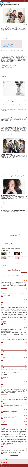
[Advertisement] (14, 222)
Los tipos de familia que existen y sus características (8, 242)
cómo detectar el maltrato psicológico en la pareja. (13, 59)
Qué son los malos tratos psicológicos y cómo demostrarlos (17, 38)
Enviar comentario (24, 272)
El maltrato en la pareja (5, 42)
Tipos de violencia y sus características (24, 257)
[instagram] (3, 462)
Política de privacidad (3, 466)
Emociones (8, 234)
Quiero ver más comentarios (14, 455)
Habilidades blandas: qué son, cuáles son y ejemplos (8, 244)
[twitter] (1, 462)
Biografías (16, 235)
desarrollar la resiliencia (4, 102)
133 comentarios (12, 5)
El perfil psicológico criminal (23, 253)
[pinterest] (6, 462)
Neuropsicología (12, 235)
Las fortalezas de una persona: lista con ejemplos (7, 239)
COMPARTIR (25, 1)
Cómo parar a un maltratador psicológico (8, 43)
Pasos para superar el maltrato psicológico (8, 44)
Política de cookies (8, 466)
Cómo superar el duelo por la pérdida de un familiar (10, 253)
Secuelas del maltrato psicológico (7, 45)
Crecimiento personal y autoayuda (15, 234)
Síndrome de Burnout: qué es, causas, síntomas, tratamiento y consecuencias (11, 248)
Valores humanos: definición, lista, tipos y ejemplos (8, 247)
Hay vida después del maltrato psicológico (8, 46)
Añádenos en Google (25, 24)
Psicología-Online (2, 2)
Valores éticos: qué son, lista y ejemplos (6, 245)
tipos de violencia (7, 50)
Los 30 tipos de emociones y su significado (7, 243)
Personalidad (4, 234)
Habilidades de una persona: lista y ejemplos (7, 241)
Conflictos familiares (22, 234)
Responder (5, 288)
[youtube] (4, 462)
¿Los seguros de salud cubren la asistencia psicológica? (10, 257)
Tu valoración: (9, 270)
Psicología (5, 2)
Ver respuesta (2, 288)
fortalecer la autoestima (21, 115)
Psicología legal (8, 2)
